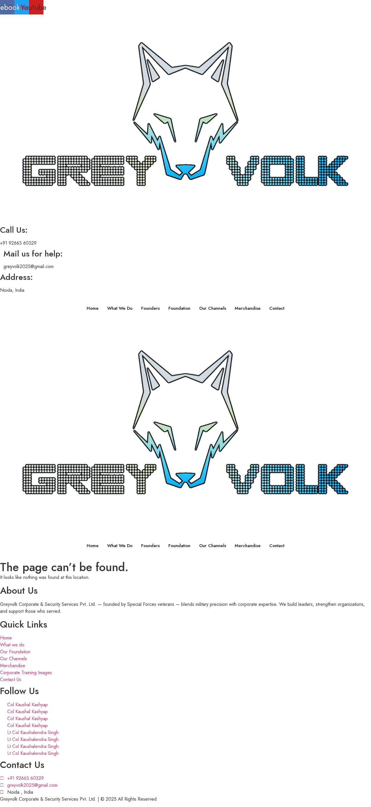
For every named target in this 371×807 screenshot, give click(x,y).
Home (93, 308)
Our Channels (212, 308)
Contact (276, 308)
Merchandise (248, 308)
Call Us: (14, 230)
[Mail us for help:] (1, 248)
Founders (150, 308)
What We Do (119, 308)
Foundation (179, 308)
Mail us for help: (33, 254)
